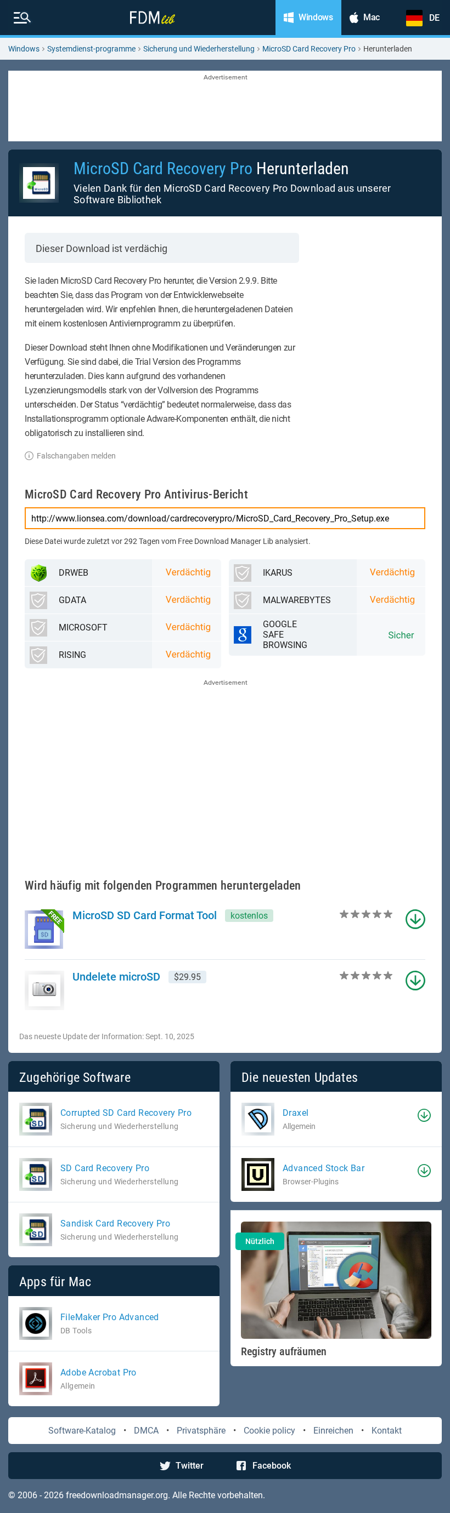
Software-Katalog (82, 1430)
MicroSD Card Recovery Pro (309, 49)
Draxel (295, 1113)
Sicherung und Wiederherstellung (199, 49)
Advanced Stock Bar (323, 1168)
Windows (24, 49)
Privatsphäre (201, 1430)
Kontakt (387, 1430)
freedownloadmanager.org (117, 1495)
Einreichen (333, 1430)
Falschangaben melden (76, 455)
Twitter (190, 1465)
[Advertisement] (225, 106)
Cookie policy (269, 1430)
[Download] (424, 1115)
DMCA (146, 1430)
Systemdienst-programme (91, 49)
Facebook (271, 1465)
